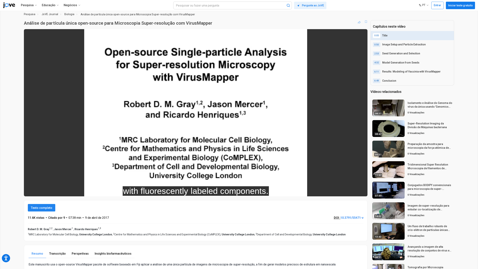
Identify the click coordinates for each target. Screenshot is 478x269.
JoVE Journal (50, 14)
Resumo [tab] (37, 253)
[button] (361, 34)
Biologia (69, 14)
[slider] (333, 191)
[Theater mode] (361, 191)
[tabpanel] (196, 264)
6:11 (376, 71)
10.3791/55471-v (352, 217)
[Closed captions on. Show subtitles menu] (353, 191)
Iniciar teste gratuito (460, 5)
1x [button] (345, 191)
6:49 (376, 80)
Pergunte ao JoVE (313, 5)
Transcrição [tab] (57, 253)
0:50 (376, 44)
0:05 (376, 35)
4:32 (376, 62)
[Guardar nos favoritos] (365, 21)
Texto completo (41, 208)
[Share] (359, 21)
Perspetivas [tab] (80, 253)
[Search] (288, 5)
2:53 (376, 53)
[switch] (324, 191)
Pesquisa (29, 14)
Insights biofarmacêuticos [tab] (113, 253)
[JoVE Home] (9, 5)
